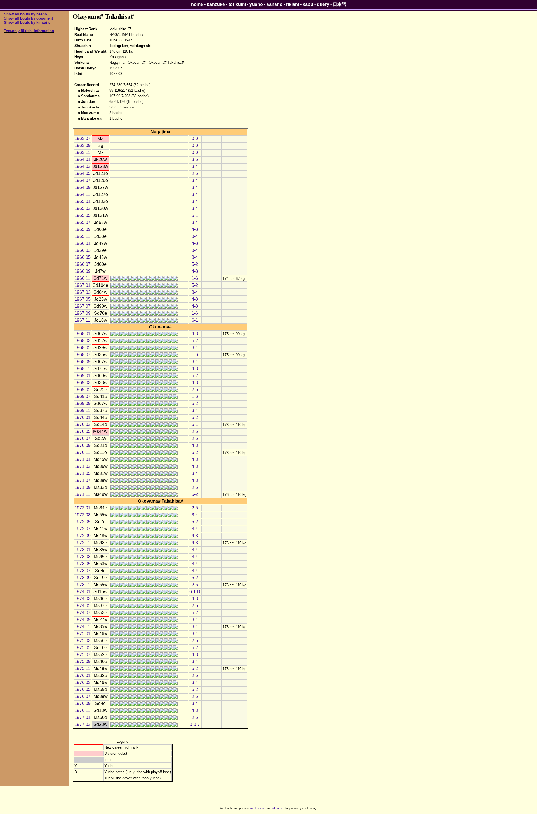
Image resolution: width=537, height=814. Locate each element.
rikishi (292, 4)
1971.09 (82, 487)
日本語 (339, 4)
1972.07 (82, 528)
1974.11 (82, 626)
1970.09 (82, 445)
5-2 (195, 264)
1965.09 (82, 229)
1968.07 (82, 354)
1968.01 (82, 333)
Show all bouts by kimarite (27, 22)
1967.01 (82, 285)
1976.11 (82, 710)
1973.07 (82, 570)
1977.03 (82, 724)
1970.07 (82, 438)
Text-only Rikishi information (29, 31)
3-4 (195, 166)
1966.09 (82, 271)
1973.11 (82, 584)
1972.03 (82, 514)
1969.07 (82, 396)
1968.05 (82, 347)
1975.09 (82, 661)
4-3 (195, 229)
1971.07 (82, 480)
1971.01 (82, 459)
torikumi (237, 4)
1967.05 (82, 299)
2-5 (195, 173)
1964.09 (82, 187)
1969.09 (82, 403)
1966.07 (82, 264)
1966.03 (82, 250)
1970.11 (82, 452)
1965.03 (82, 208)
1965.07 (82, 222)
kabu (308, 4)
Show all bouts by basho (25, 14)
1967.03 (82, 292)
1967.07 (82, 306)
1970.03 (82, 424)
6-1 (195, 215)
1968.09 (82, 361)
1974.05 (82, 605)
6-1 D (194, 591)
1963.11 (82, 152)
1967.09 (82, 313)
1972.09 (82, 535)
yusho (256, 4)
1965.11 (82, 236)
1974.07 (82, 612)
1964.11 (82, 194)
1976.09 (82, 703)
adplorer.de (257, 808)
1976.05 (82, 689)
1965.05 (82, 215)
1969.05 (82, 389)
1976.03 (82, 682)
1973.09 (82, 577)
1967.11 (82, 320)
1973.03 (82, 556)
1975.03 (82, 640)
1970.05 (82, 431)
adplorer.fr (278, 808)
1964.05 (82, 173)
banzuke (216, 4)
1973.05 (82, 563)
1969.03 (82, 382)
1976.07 (82, 696)
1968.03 (82, 340)
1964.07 (82, 180)
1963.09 (82, 145)
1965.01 (82, 201)
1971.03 (82, 466)
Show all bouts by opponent (28, 18)
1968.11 (82, 368)
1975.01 (82, 633)
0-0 (195, 138)
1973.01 (82, 549)
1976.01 (82, 675)
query (323, 4)
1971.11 (82, 494)
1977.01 (82, 717)
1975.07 (82, 654)
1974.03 (82, 598)
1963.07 (82, 138)
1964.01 (82, 159)
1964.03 (82, 166)
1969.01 (82, 375)
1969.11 (82, 410)
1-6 (195, 278)
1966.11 (82, 278)
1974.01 (82, 591)
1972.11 (82, 542)
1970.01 (82, 417)
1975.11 (82, 668)
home (197, 4)
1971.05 (82, 473)
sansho (274, 4)
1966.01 (82, 243)
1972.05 (82, 521)
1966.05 (82, 257)
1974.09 (82, 619)
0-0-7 (195, 724)
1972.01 (82, 507)
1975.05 (82, 647)
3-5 (195, 159)
